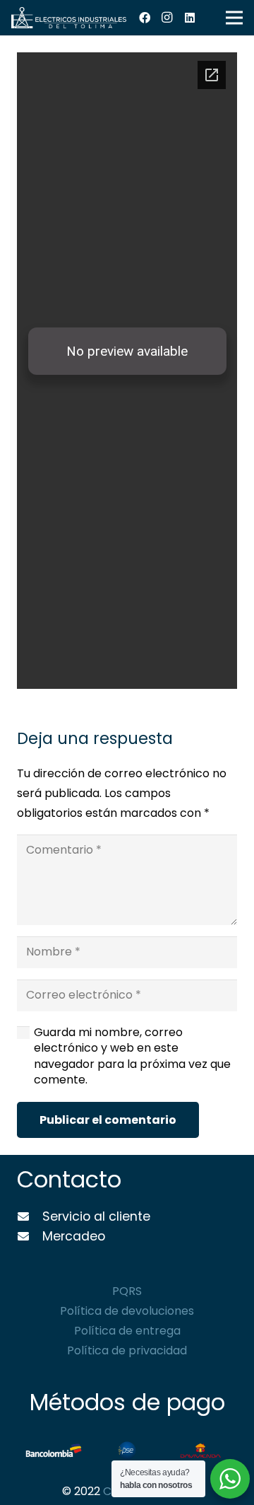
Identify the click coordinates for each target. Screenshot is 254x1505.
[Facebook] (144, 17)
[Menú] (234, 17)
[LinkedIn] (190, 17)
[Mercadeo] (29, 1237)
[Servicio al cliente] (29, 1217)
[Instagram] (167, 17)
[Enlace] (68, 17)
